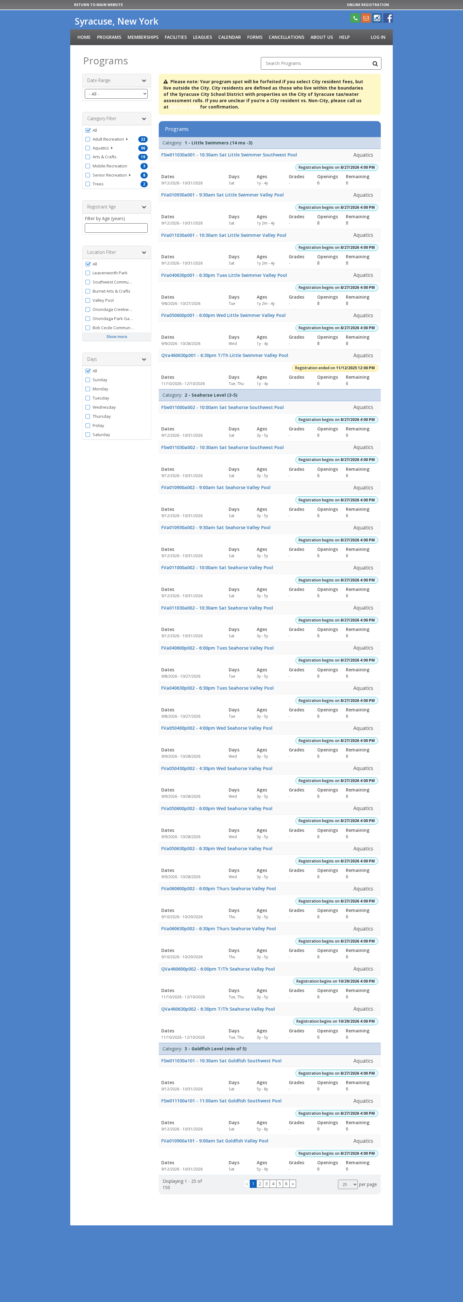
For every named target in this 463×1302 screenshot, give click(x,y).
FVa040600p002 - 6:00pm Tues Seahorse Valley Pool (217, 648)
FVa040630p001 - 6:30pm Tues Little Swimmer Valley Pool (224, 275)
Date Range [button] (99, 80)
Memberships (143, 37)
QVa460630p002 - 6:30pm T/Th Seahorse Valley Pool (218, 1009)
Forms (254, 37)
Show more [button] (116, 336)
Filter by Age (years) (105, 218)
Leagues (202, 37)
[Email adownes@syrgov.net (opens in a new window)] (366, 18)
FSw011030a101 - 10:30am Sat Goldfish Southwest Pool (221, 1061)
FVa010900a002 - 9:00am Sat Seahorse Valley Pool (216, 487)
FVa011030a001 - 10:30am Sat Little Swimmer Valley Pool (223, 235)
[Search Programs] (375, 63)
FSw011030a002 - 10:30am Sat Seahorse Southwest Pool (222, 447)
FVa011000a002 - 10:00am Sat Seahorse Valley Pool (217, 567)
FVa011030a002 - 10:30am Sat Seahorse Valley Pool (217, 608)
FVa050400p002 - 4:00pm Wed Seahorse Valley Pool (216, 728)
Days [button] (92, 359)
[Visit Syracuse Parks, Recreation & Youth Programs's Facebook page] (388, 18)
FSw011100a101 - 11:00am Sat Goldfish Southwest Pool (221, 1101)
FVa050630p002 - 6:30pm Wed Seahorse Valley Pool (216, 848)
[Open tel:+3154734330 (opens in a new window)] (355, 18)
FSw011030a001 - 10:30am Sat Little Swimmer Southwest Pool (229, 155)
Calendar (229, 37)
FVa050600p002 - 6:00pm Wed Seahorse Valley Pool (216, 808)
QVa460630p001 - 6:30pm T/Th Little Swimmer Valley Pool (224, 355)
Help (344, 37)
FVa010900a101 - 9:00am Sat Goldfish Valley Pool (214, 1141)
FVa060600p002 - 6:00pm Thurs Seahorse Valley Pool (218, 888)
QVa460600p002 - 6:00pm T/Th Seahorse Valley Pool (218, 969)
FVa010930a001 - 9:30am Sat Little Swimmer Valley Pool (222, 195)
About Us (322, 37)
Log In (378, 37)
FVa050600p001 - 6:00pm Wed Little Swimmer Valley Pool (223, 315)
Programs (109, 37)
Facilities (176, 37)
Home (84, 37)
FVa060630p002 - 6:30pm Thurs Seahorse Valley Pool (218, 928)
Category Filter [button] (101, 118)
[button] (117, 130)
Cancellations (286, 37)
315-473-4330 (184, 107)
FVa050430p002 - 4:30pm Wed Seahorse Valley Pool (216, 768)
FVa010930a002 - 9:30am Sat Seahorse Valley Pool (216, 527)
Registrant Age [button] (101, 207)
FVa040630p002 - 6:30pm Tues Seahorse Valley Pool (217, 688)
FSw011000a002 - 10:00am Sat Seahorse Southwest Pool (222, 407)
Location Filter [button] (101, 252)
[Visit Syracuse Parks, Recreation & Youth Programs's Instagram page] (377, 18)
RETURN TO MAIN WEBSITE (98, 4)
